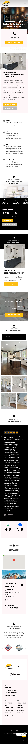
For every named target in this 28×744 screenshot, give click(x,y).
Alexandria (20, 710)
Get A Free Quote (10, 104)
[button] (14, 560)
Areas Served (22, 703)
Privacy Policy (14, 730)
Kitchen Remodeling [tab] (5, 203)
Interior (8, 688)
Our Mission (9, 710)
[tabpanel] (14, 375)
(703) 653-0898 (11, 608)
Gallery (7, 718)
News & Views (9, 715)
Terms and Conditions (14, 729)
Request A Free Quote (14, 42)
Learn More (7, 220)
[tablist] (14, 202)
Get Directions (9, 596)
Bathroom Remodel (11, 693)
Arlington (20, 708)
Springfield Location (10, 584)
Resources (9, 703)
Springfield (20, 713)
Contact (8, 713)
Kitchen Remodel (10, 690)
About (7, 705)
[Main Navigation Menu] (24, 3)
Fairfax (19, 705)
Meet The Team (9, 708)
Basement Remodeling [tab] (16, 203)
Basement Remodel (11, 695)
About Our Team (10, 108)
